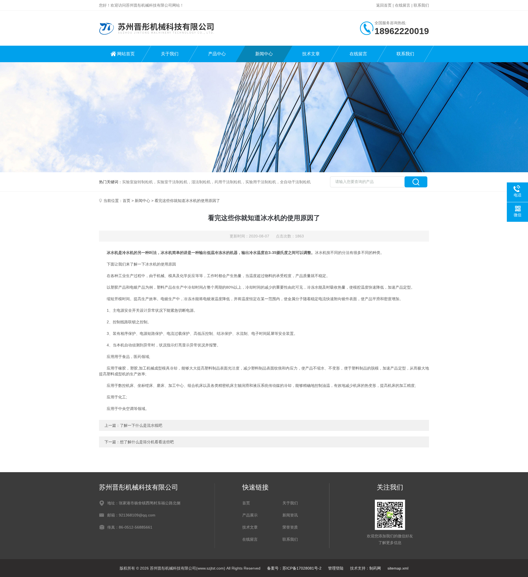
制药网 (375, 568)
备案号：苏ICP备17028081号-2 (294, 568)
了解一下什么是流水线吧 (141, 425)
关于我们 (169, 53)
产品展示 (250, 515)
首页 (126, 200)
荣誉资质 (290, 527)
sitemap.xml (397, 568)
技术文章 (311, 53)
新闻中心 (264, 53)
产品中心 (217, 53)
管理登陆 (335, 568)
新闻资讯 (290, 515)
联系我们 (421, 5)
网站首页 (126, 53)
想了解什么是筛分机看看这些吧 (147, 442)
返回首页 (384, 5)
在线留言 (402, 5)
